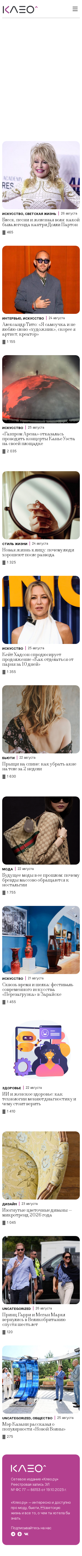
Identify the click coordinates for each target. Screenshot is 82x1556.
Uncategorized (16, 1309)
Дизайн (9, 1204)
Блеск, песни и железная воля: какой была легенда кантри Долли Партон (41, 222)
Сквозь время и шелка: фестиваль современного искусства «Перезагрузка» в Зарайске (37, 989)
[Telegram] (13, 1534)
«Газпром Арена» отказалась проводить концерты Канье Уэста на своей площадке (38, 439)
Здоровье (11, 1088)
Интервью (11, 318)
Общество (42, 1418)
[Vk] (26, 1534)
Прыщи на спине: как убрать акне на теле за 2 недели (39, 766)
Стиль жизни (14, 544)
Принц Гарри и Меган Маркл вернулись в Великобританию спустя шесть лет (34, 1319)
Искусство (12, 214)
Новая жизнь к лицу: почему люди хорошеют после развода (38, 552)
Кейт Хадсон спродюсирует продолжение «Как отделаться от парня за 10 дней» (37, 659)
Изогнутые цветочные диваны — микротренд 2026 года (37, 1212)
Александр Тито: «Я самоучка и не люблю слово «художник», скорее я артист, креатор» (38, 329)
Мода (7, 869)
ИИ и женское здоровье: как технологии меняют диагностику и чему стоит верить (39, 1099)
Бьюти (8, 758)
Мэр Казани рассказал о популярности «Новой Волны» (34, 1426)
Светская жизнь (40, 214)
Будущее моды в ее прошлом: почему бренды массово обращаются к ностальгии (40, 880)
